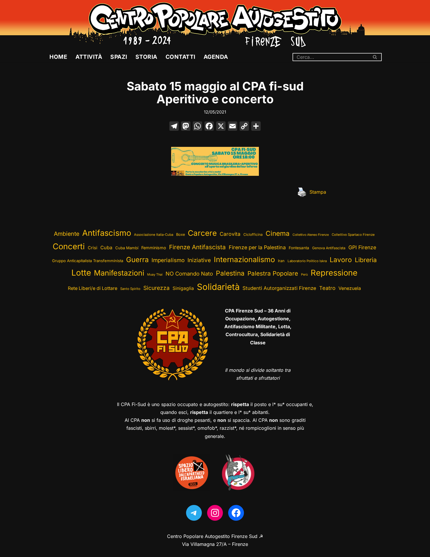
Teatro (327, 288)
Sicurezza (156, 287)
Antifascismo (106, 233)
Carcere (202, 233)
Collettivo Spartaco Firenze (353, 235)
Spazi (118, 57)
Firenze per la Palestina (257, 247)
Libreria (366, 260)
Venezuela (349, 288)
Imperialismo (168, 260)
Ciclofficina (253, 234)
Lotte (81, 273)
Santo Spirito (130, 289)
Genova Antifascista (328, 248)
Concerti (69, 246)
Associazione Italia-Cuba (153, 235)
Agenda (216, 57)
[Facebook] (209, 126)
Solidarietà (218, 287)
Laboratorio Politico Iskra (307, 261)
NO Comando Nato (189, 273)
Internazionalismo (244, 259)
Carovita (230, 234)
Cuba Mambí (126, 247)
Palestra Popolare (272, 273)
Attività (88, 57)
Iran (281, 261)
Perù (304, 274)
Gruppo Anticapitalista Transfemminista (87, 260)
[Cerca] (375, 57)
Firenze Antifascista (197, 247)
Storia (146, 57)
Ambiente (66, 233)
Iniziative (199, 260)
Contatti (180, 57)
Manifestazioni (119, 272)
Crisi (92, 247)
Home (58, 57)
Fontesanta (299, 247)
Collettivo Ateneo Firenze (311, 235)
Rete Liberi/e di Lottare (92, 288)
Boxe (180, 234)
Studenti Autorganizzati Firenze (279, 288)
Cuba (106, 247)
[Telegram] (194, 513)
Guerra (137, 259)
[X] (221, 126)
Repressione (334, 273)
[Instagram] (215, 513)
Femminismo (153, 247)
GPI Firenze (362, 247)
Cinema (278, 233)
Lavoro (341, 260)
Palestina (230, 273)
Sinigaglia (183, 288)
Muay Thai (155, 274)
